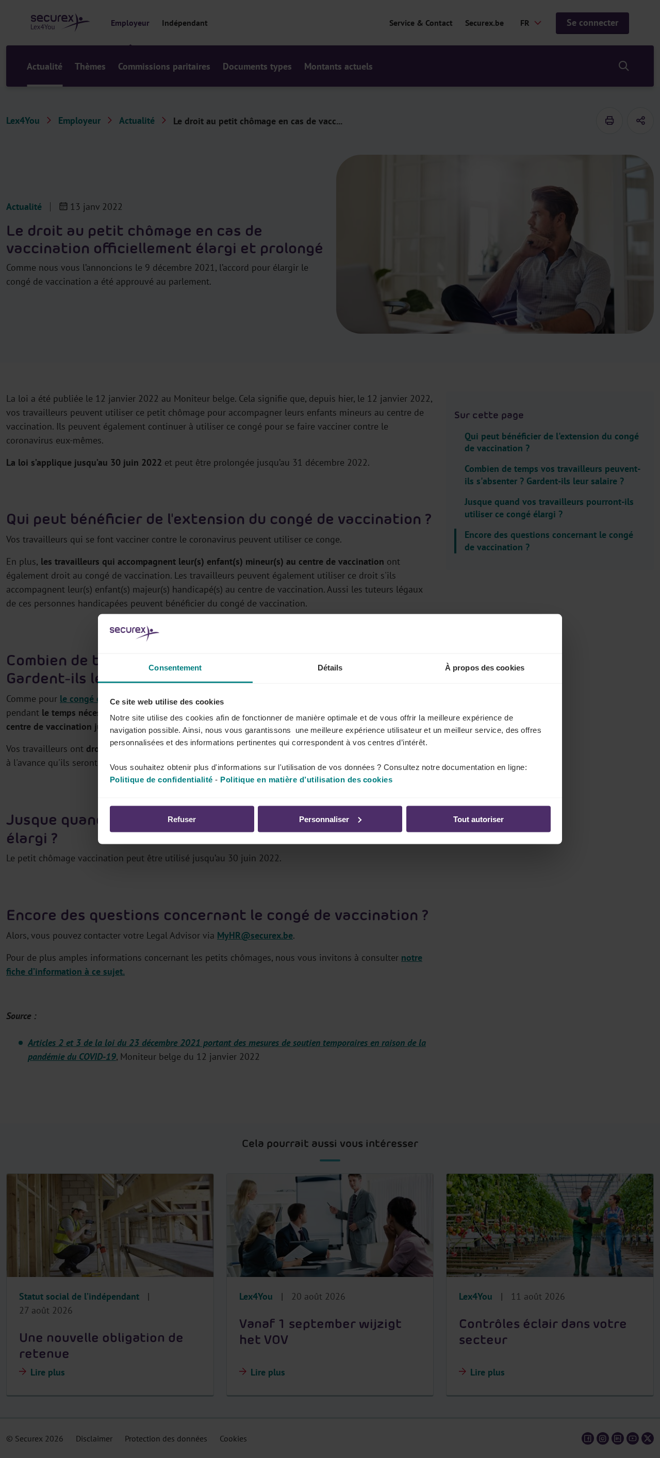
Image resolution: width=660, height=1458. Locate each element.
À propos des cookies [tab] (484, 667)
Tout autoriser (478, 818)
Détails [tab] (330, 667)
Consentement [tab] (175, 667)
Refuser (182, 818)
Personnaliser (324, 818)
